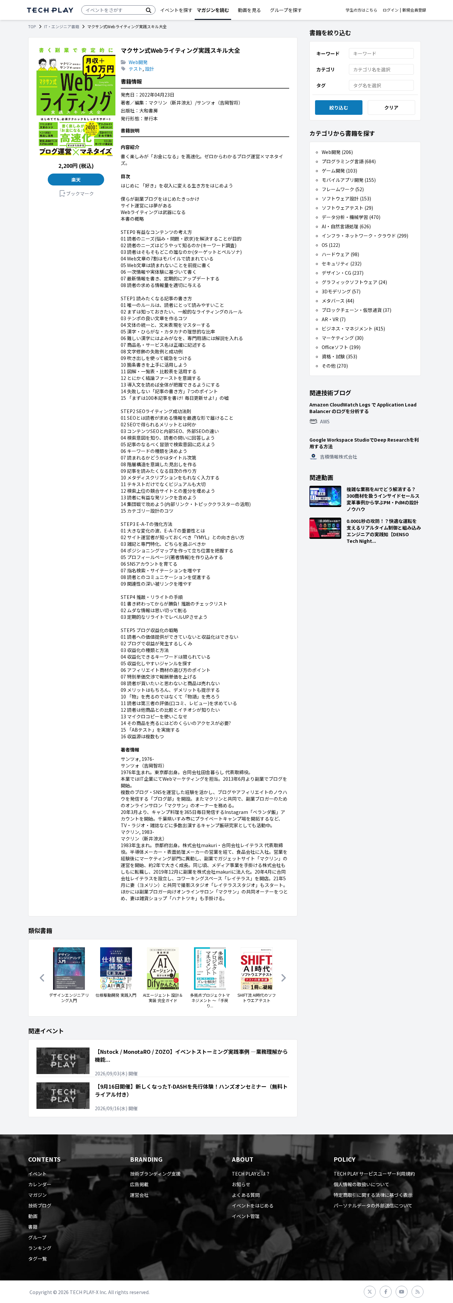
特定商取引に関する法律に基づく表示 (373, 1195)
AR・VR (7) (334, 319)
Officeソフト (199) (341, 347)
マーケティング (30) (342, 337)
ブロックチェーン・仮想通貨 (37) (356, 310)
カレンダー (39, 1184)
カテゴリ (325, 69)
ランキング (39, 1248)
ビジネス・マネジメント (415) (353, 328)
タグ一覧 (37, 1258)
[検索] (148, 10)
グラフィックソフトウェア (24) (354, 282)
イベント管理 (246, 1216)
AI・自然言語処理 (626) (346, 226)
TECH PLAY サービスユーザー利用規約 (374, 1173)
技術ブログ (39, 1205)
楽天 (76, 179)
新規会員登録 (414, 10)
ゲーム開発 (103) (339, 170)
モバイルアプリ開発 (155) (349, 180)
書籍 (32, 1226)
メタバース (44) (338, 300)
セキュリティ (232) (341, 263)
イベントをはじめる (253, 1205)
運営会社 (139, 1195)
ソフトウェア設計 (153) (346, 198)
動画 (32, 1216)
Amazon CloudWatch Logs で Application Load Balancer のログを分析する (363, 407)
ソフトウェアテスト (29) (347, 207)
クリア (391, 107)
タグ (321, 85)
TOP (32, 26)
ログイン (391, 10)
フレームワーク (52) (343, 189)
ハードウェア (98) (340, 254)
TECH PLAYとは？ (251, 1173)
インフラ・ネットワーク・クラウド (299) (365, 235)
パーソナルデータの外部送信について (373, 1205)
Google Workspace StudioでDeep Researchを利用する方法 (364, 443)
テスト (136, 68)
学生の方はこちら (361, 10)
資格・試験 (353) (339, 356)
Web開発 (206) (337, 152)
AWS (325, 421)
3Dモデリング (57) (341, 291)
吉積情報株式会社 (338, 456)
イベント (37, 1173)
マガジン (37, 1195)
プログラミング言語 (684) (349, 161)
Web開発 (138, 62)
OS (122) (331, 245)
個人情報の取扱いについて (361, 1184)
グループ (37, 1237)
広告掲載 (139, 1184)
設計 (149, 68)
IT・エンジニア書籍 (61, 26)
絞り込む (338, 107)
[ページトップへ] (50, 10)
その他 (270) (335, 365)
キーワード (328, 53)
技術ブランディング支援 (155, 1173)
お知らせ (241, 1184)
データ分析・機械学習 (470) (351, 217)
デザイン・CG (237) (342, 272)
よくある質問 (246, 1195)
